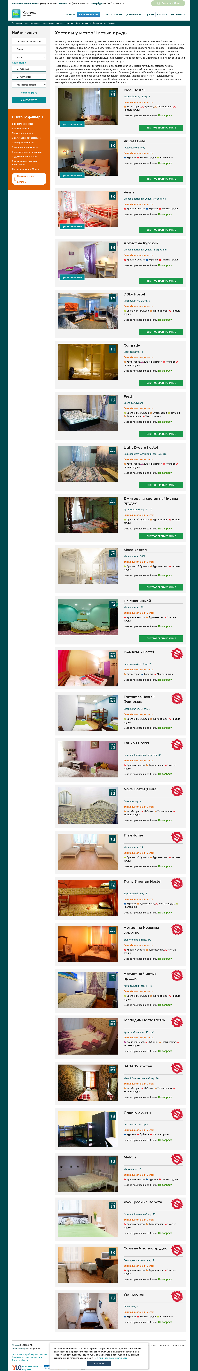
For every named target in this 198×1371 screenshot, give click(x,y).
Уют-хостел (134, 1294)
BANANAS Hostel (139, 652)
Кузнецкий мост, (153, 361)
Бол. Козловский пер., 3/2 (137, 939)
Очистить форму (29, 92)
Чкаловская (166, 157)
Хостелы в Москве (88, 14)
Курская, (131, 157)
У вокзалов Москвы (22, 123)
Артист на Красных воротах (141, 929)
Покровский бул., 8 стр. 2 (137, 663)
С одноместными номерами (27, 151)
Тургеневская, (165, 106)
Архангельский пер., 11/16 (138, 509)
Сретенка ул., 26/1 (133, 402)
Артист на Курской (141, 243)
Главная (70, 14)
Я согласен (99, 1363)
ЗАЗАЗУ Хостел (138, 1066)
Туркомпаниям (133, 14)
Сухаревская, (160, 412)
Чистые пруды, (148, 157)
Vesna (129, 192)
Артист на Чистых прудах (140, 976)
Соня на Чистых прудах (145, 1248)
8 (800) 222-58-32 (34, 3)
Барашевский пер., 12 (135, 893)
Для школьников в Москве (26, 169)
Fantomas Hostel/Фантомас (139, 699)
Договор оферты (20, 1360)
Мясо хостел (135, 550)
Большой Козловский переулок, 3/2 (143, 754)
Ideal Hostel (134, 90)
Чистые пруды (169, 208)
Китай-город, (133, 106)
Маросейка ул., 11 (133, 351)
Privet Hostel (135, 141)
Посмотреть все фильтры (25, 179)
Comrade (132, 345)
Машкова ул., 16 (132, 1169)
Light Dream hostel (141, 447)
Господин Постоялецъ (144, 1020)
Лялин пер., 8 (131, 1306)
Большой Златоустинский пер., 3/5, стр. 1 (146, 453)
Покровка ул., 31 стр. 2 (136, 1124)
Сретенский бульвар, (138, 310)
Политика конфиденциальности (27, 1357)
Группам (149, 14)
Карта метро (19, 62)
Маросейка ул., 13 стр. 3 (137, 96)
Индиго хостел (137, 1112)
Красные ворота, (136, 208)
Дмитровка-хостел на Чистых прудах (151, 500)
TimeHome (133, 835)
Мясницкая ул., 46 (133, 607)
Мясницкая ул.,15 (133, 847)
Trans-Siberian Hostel (142, 881)
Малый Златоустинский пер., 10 (141, 1078)
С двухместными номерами (26, 137)
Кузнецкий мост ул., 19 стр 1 (139, 1032)
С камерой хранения (23, 142)
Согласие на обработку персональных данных (34, 1354)
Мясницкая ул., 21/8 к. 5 (137, 300)
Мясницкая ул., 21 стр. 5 (137, 708)
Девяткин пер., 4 (132, 801)
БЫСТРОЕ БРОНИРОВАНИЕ (161, 127)
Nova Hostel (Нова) (141, 789)
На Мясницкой (137, 601)
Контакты (162, 14)
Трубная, (175, 412)
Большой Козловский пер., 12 (140, 1214)
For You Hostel (136, 743)
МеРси (130, 1157)
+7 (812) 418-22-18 (107, 3)
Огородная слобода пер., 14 (139, 1260)
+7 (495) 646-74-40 (74, 3)
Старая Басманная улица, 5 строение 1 (145, 198)
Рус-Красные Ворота (143, 1202)
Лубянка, (149, 106)
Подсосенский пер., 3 (135, 147)
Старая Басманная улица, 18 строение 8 (146, 249)
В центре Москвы (21, 128)
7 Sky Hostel (134, 294)
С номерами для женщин (25, 147)
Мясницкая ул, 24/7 (134, 556)
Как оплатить (178, 14)
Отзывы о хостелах (112, 14)
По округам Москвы (22, 133)
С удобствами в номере (24, 156)
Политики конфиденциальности (110, 1357)
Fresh (128, 396)
